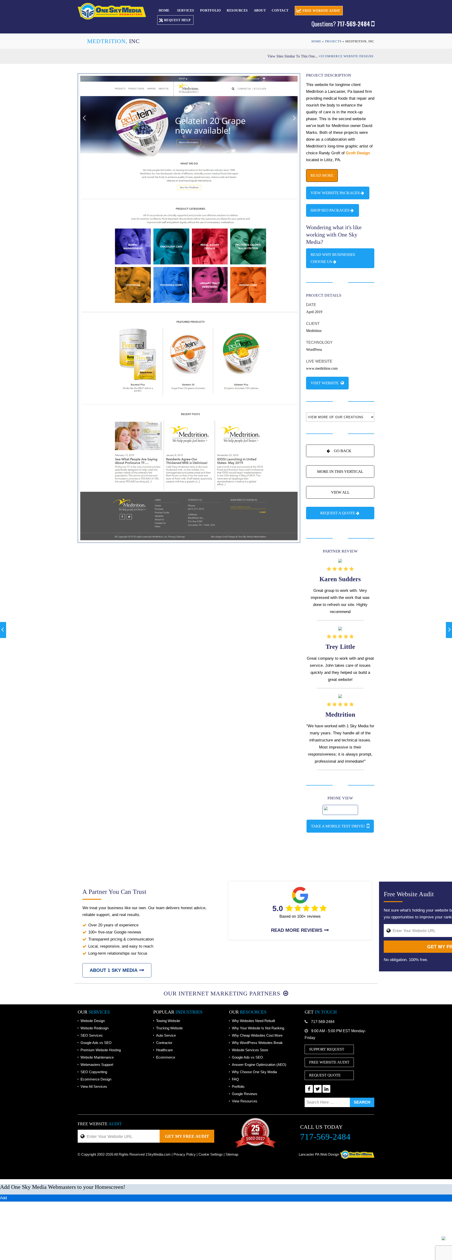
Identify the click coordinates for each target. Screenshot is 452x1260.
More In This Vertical (340, 471)
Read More (322, 175)
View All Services (94, 1086)
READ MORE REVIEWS (296, 930)
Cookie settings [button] (210, 1154)
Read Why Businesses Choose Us (333, 258)
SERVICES (185, 10)
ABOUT (260, 10)
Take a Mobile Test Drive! (338, 826)
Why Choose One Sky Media (254, 1072)
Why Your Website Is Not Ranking (258, 1028)
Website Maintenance (97, 1057)
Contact (280, 10)
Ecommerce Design (96, 1079)
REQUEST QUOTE (325, 1075)
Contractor (164, 1043)
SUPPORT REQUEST (326, 1049)
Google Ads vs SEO (96, 1043)
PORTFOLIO (210, 10)
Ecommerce (165, 1057)
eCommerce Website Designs (347, 56)
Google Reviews (244, 1094)
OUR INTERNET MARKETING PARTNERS (223, 993)
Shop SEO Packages (330, 210)
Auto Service (166, 1035)
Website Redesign (95, 1028)
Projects (333, 41)
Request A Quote (337, 513)
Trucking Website (169, 1028)
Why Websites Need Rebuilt (253, 1021)
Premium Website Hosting (101, 1050)
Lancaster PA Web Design (319, 1154)
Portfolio (238, 1086)
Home (164, 10)
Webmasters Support (97, 1065)
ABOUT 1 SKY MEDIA (113, 970)
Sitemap (232, 1154)
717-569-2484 (323, 1022)
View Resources (244, 1101)
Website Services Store (250, 1050)
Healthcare (164, 1050)
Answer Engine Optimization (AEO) (259, 1065)
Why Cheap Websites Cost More (257, 1035)
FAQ (235, 1079)
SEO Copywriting (94, 1072)
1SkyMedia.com (158, 1154)
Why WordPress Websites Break (257, 1043)
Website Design (93, 1021)
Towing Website (168, 1021)
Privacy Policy (185, 1154)
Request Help (177, 20)
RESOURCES (237, 10)
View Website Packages (335, 193)
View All (340, 492)
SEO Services (92, 1035)
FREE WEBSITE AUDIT (321, 10)
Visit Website (325, 383)
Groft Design (358, 153)
